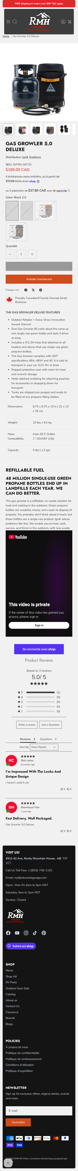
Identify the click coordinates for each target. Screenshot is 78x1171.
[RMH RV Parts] (39, 21)
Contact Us (13, 1006)
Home (6, 36)
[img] (39, 756)
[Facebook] (8, 933)
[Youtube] (17, 933)
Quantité (11, 246)
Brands (10, 1018)
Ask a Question (50, 725)
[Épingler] (40, 290)
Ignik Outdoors (31, 157)
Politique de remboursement (23, 1059)
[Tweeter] (33, 290)
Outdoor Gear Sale (17, 988)
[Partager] (26, 290)
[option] (39, 82)
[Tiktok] (34, 933)
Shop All (11, 976)
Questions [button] (46, 739)
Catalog (11, 994)
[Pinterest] (43, 933)
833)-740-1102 (42, 870)
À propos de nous (17, 1047)
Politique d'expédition (19, 1071)
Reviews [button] (25, 739)
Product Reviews (39, 660)
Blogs (9, 1024)
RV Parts (11, 982)
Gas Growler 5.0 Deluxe (26, 36)
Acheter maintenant (39, 279)
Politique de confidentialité (22, 1053)
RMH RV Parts (21, 1158)
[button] (39, 190)
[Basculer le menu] (8, 22)
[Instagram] (26, 933)
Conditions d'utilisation (20, 1065)
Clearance (12, 1012)
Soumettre (18, 1122)
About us (11, 1000)
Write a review (26, 725)
